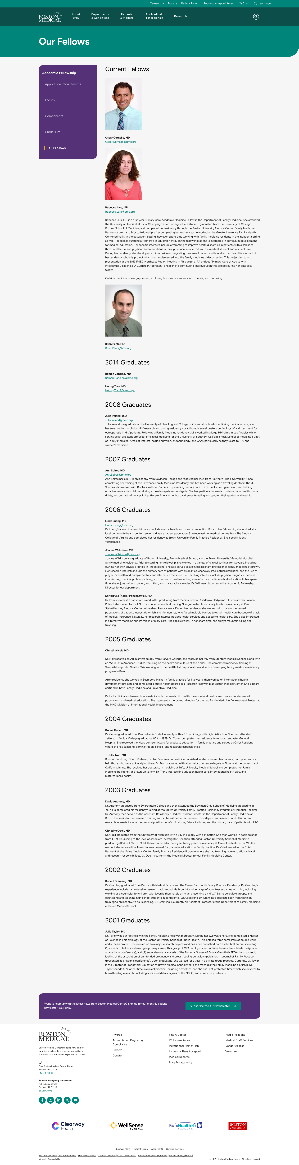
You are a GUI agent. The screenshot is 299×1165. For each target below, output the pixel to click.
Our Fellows (57, 148)
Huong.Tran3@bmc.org (120, 390)
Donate (172, 3)
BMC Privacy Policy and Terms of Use (57, 1155)
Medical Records (179, 1057)
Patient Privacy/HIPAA (180, 1155)
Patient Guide (141, 1149)
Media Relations (235, 1034)
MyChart (244, 3)
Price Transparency (180, 1062)
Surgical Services (174, 1149)
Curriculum (52, 132)
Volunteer (231, 1051)
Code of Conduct (107, 1155)
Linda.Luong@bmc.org (119, 525)
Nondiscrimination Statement (152, 1155)
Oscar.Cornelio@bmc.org (121, 141)
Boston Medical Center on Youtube (75, 1100)
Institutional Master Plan (184, 1045)
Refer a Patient (190, 3)
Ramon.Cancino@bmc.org (121, 378)
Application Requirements (63, 84)
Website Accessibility (49, 1159)
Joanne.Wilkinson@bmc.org (122, 554)
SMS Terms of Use (87, 1155)
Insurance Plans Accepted (185, 1051)
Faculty (50, 100)
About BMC (157, 1149)
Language (265, 3)
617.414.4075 (45, 1091)
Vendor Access (234, 1045)
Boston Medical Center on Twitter (67, 1100)
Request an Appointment (219, 3)
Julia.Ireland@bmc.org (119, 420)
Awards (117, 1034)
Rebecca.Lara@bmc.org (120, 211)
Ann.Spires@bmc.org (118, 474)
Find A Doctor (177, 1034)
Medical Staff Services (239, 1040)
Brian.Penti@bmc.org (118, 348)
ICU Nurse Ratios (179, 1040)
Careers (117, 1050)
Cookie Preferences (126, 1155)
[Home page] (55, 1040)
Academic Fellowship (59, 73)
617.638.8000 (46, 1073)
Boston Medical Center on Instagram (50, 1100)
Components (54, 116)
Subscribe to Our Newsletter (210, 1006)
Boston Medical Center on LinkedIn (58, 1100)
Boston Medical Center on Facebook (42, 1100)
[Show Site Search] (256, 16)
